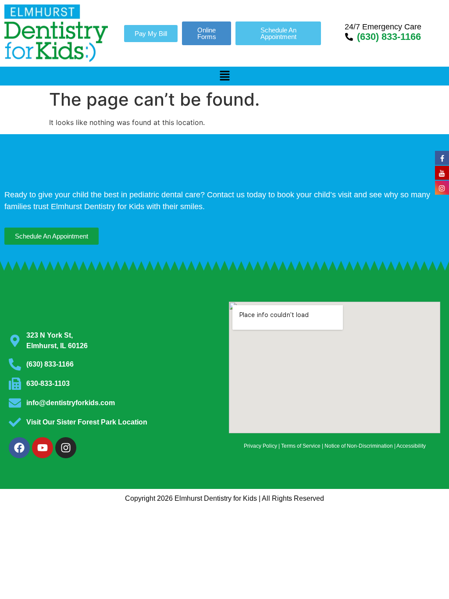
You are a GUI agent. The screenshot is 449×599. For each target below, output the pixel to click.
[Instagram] (65, 447)
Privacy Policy (260, 446)
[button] (224, 76)
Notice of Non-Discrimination (358, 446)
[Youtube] (42, 447)
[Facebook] (19, 447)
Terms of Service (301, 446)
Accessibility (411, 446)
